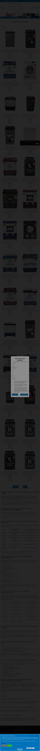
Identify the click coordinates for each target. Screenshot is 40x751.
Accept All (9, 745)
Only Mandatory (4, 745)
